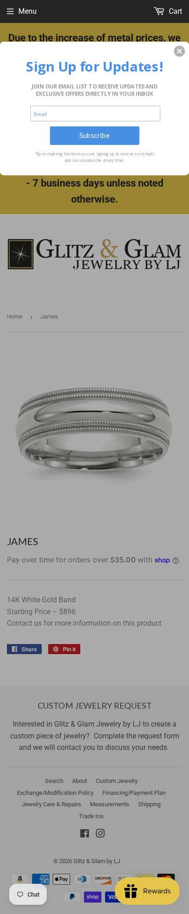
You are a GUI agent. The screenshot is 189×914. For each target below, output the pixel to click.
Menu (27, 11)
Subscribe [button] (94, 135)
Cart (174, 11)
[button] (179, 50)
